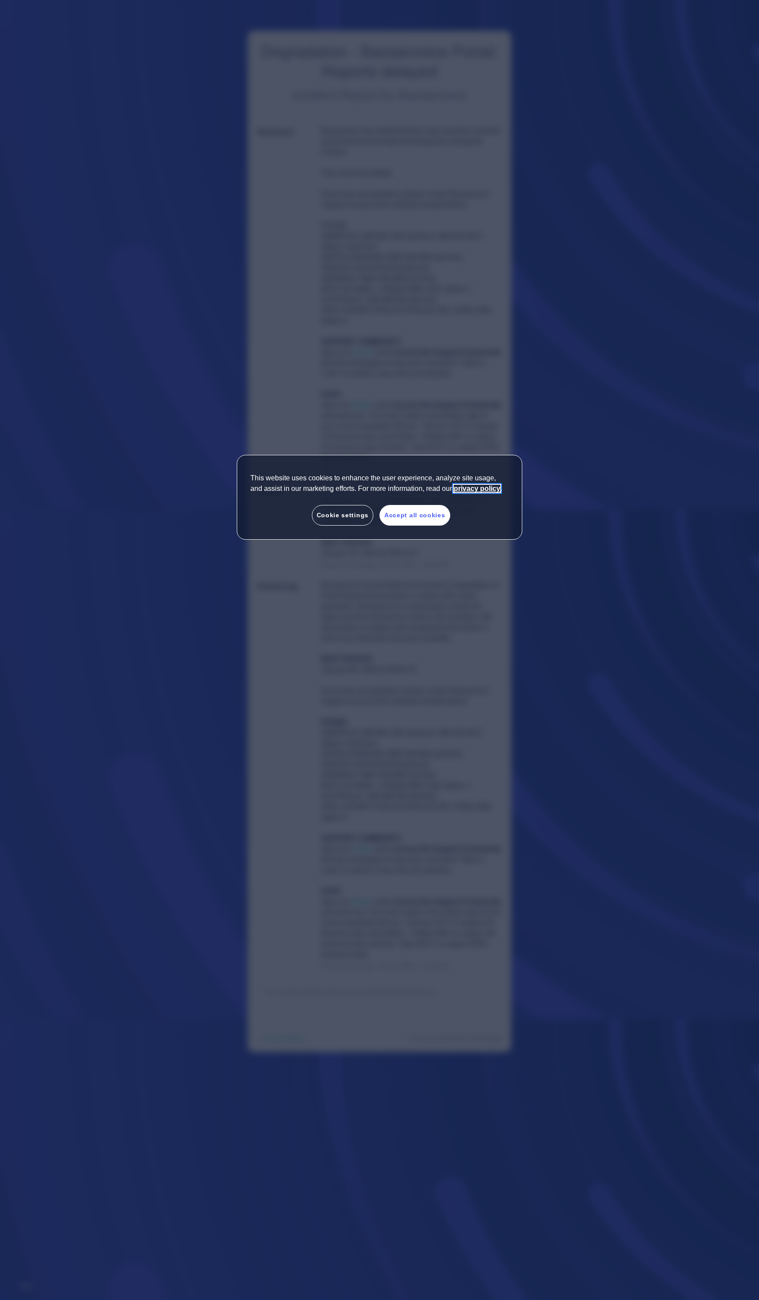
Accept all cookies (414, 515)
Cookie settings (343, 515)
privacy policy (477, 488)
